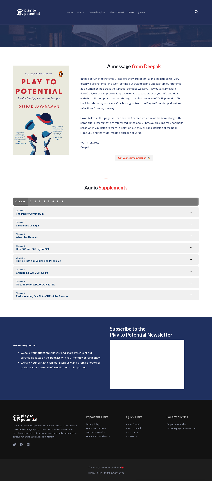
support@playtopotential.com (181, 428)
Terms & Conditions (96, 428)
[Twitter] (14, 444)
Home (70, 12)
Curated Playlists (97, 12)
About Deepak (117, 12)
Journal (141, 12)
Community (132, 432)
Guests (80, 12)
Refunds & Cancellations (98, 436)
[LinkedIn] (28, 444)
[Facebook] (21, 444)
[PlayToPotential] (28, 12)
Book (131, 12)
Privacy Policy (92, 424)
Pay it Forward (133, 428)
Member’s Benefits (95, 432)
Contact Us (131, 436)
